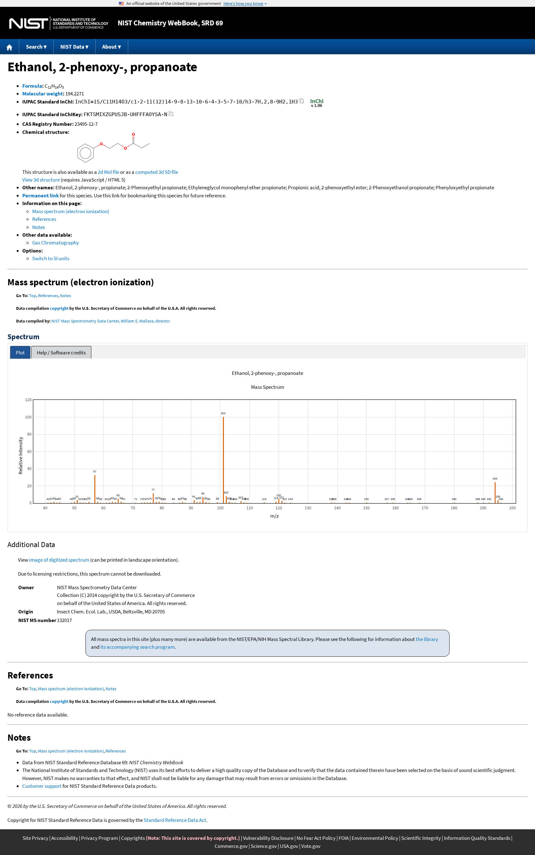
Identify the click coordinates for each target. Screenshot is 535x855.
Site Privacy (35, 838)
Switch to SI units (50, 258)
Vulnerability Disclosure (268, 838)
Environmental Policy (375, 838)
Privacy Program (99, 838)
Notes (38, 227)
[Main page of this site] (9, 46)
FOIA (344, 838)
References (44, 219)
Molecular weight (42, 93)
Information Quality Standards (477, 838)
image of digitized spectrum (59, 559)
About (109, 46)
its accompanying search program (137, 646)
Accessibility (64, 838)
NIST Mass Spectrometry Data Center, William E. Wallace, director (110, 321)
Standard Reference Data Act (175, 820)
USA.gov (289, 846)
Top (32, 295)
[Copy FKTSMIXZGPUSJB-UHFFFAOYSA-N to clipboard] (170, 115)
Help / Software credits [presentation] (61, 352)
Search (34, 46)
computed (146, 172)
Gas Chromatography (55, 242)
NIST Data (72, 46)
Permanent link (40, 195)
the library (427, 639)
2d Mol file (108, 172)
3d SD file (168, 172)
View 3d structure (41, 179)
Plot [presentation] (20, 352)
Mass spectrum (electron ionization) (70, 211)
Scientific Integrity (421, 838)
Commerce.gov (231, 846)
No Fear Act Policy (316, 838)
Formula (32, 85)
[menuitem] (9, 46)
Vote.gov (310, 846)
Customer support (42, 786)
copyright (59, 308)
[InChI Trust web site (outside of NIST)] (316, 106)
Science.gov (264, 846)
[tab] (20, 352)
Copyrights (133, 838)
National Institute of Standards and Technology (58, 23)
